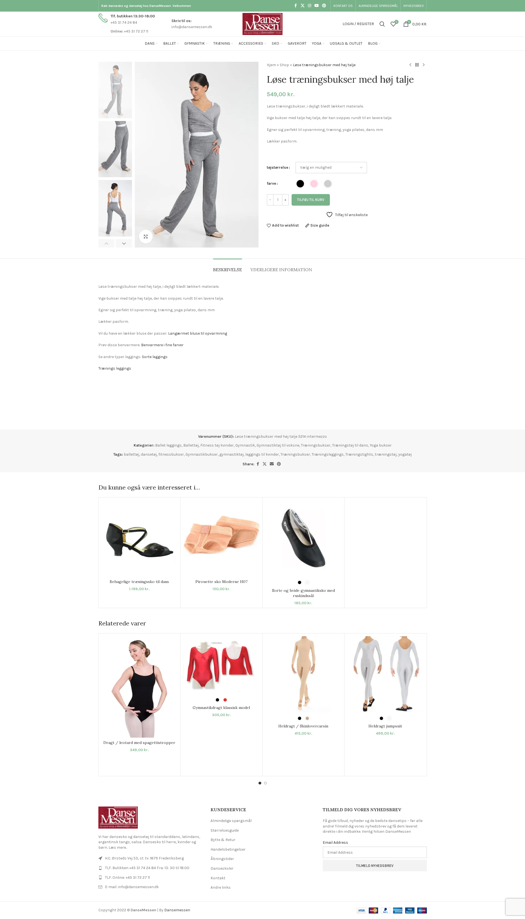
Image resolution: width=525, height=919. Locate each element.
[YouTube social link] (317, 6)
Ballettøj (191, 445)
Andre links (221, 887)
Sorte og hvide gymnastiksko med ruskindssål (303, 593)
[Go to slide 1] (260, 783)
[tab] (227, 267)
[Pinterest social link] (324, 6)
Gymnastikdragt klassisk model (221, 707)
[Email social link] (271, 464)
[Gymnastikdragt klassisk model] (221, 665)
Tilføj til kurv (310, 200)
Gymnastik (245, 445)
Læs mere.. (118, 847)
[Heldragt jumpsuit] (385, 674)
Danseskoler (222, 868)
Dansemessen (177, 910)
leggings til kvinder (262, 454)
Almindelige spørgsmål (231, 820)
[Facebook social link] (295, 6)
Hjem (271, 65)
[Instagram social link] (309, 6)
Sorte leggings (155, 356)
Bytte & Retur (223, 839)
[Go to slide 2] (265, 783)
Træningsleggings (328, 454)
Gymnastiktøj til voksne (278, 445)
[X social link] (302, 6)
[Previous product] (410, 65)
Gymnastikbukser (201, 454)
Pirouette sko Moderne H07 (221, 581)
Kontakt (218, 878)
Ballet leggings (168, 445)
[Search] (382, 23)
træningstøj (386, 454)
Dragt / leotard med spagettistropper (139, 742)
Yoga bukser (381, 445)
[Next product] (423, 65)
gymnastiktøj (231, 454)
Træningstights (359, 454)
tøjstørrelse (277, 167)
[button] (106, 243)
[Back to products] (417, 65)
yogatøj (405, 454)
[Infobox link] (126, 23)
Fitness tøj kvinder (217, 445)
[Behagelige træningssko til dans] (139, 538)
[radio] (300, 184)
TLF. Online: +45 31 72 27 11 (127, 877)
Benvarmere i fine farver (162, 345)
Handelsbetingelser (228, 849)
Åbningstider (222, 858)
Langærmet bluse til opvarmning (197, 333)
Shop (284, 65)
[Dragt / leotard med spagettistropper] (139, 687)
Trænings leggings (114, 368)
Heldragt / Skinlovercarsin (303, 726)
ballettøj (131, 454)
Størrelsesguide (225, 830)
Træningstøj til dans (350, 445)
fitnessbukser (171, 454)
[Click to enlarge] (146, 236)
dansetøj (149, 454)
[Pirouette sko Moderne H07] (221, 538)
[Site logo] (262, 23)
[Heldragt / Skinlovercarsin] (303, 674)
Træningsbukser (315, 445)
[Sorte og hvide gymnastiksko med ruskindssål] (303, 538)
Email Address (335, 842)
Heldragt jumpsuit (385, 726)
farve (271, 183)
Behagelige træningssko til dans (139, 581)
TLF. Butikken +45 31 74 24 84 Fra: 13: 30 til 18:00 (147, 868)
